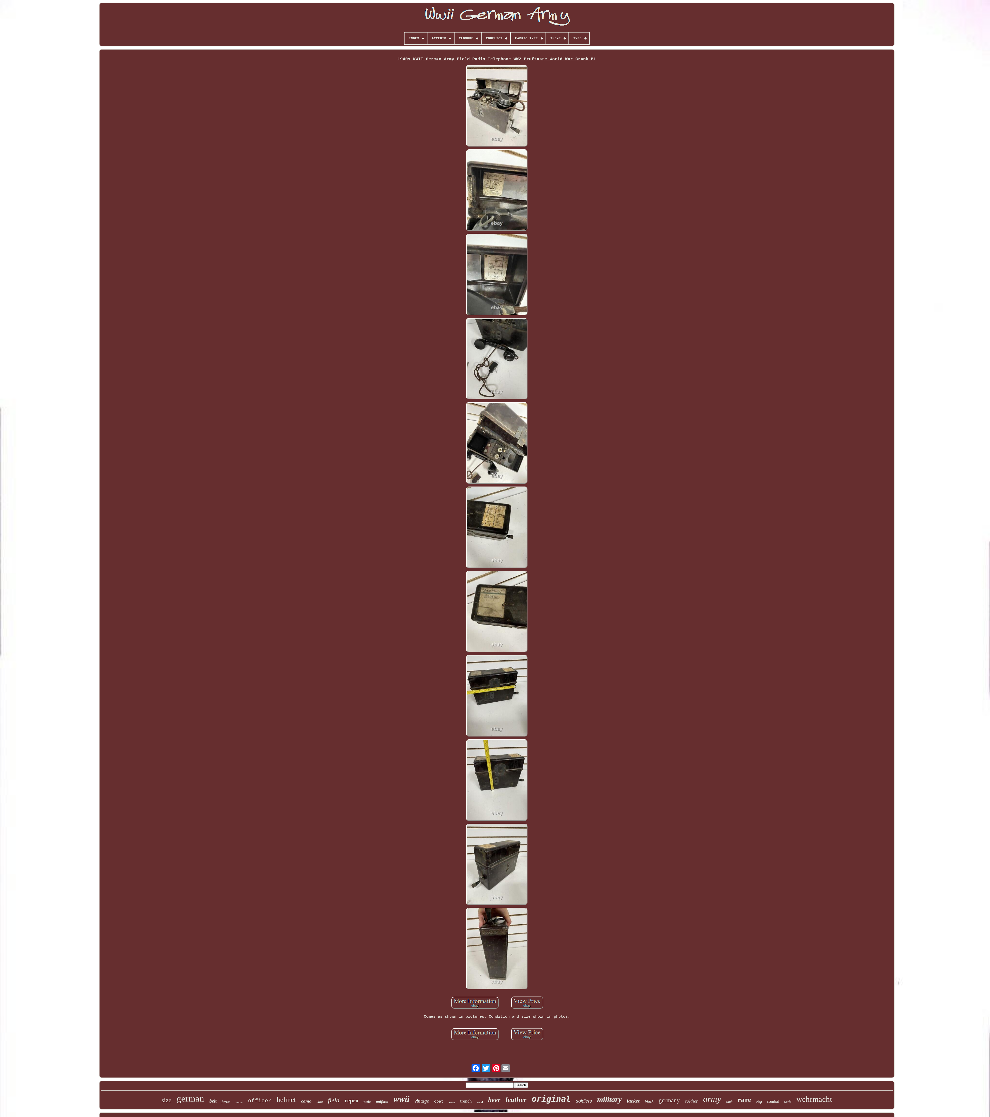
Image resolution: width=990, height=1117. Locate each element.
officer (259, 1101)
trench (466, 1101)
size (166, 1100)
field (334, 1100)
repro (351, 1100)
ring (759, 1102)
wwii (401, 1099)
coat (438, 1101)
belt (213, 1101)
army (712, 1099)
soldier (691, 1101)
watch (452, 1102)
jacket (633, 1101)
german (190, 1099)
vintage (422, 1101)
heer (494, 1100)
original (551, 1099)
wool (480, 1102)
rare (744, 1099)
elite (320, 1102)
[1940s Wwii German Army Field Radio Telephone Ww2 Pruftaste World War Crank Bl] (496, 106)
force (226, 1101)
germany (669, 1100)
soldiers (584, 1101)
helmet (286, 1100)
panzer (239, 1102)
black (649, 1101)
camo (306, 1101)
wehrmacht (814, 1099)
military (609, 1099)
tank (729, 1102)
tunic (367, 1102)
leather (516, 1100)
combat (773, 1101)
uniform (382, 1102)
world (787, 1102)
